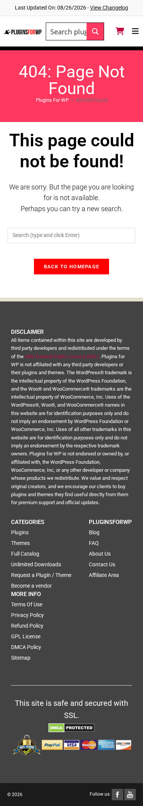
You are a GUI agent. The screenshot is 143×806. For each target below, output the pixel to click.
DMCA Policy (26, 647)
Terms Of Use (26, 604)
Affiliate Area (104, 575)
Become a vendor (31, 586)
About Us (100, 554)
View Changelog (109, 8)
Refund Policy (27, 626)
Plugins (20, 532)
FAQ (94, 543)
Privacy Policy (27, 615)
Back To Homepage (72, 266)
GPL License (25, 636)
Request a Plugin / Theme (41, 575)
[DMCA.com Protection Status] (71, 727)
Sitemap (21, 658)
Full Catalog (25, 554)
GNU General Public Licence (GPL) (62, 356)
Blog (94, 532)
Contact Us (102, 564)
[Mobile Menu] (135, 31)
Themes (20, 543)
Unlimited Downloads (36, 564)
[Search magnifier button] (95, 31)
